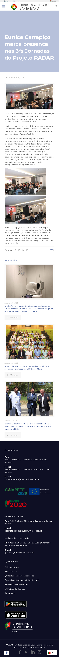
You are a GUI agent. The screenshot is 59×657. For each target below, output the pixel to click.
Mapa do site (13, 567)
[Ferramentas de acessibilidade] (6, 653)
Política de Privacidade (17, 584)
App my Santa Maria (8, 1)
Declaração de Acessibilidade (20, 576)
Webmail (11, 593)
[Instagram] (39, 652)
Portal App (18, 1)
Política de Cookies (16, 589)
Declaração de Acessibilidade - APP (23, 580)
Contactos (12, 571)
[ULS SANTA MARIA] (29, 6)
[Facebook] (20, 652)
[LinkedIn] (33, 652)
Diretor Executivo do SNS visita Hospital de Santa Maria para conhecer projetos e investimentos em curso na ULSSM (28, 426)
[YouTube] (26, 652)
